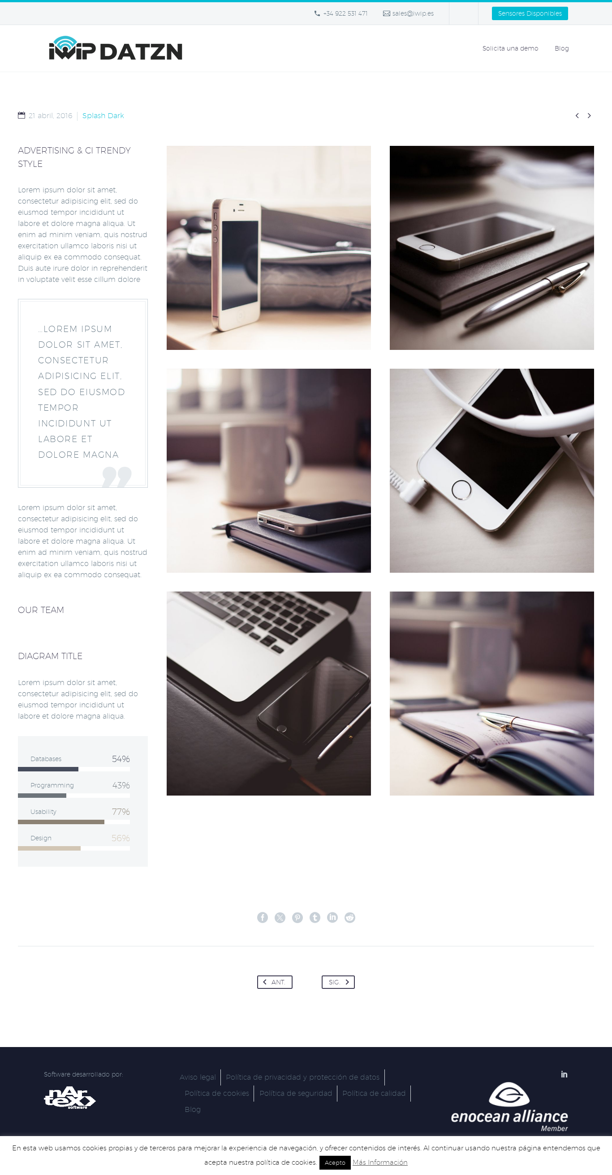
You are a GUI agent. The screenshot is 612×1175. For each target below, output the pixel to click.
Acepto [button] (335, 1162)
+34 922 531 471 (345, 13)
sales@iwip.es (413, 13)
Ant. (278, 982)
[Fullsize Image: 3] (492, 471)
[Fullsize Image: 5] (269, 694)
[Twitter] (280, 917)
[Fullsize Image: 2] (269, 471)
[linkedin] (564, 1073)
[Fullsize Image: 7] (492, 694)
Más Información (380, 1162)
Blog (562, 48)
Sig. (334, 982)
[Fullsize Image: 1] (492, 248)
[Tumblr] (315, 917)
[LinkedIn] (332, 917)
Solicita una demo (511, 48)
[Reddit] (350, 917)
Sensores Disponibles (530, 13)
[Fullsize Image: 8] (269, 248)
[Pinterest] (297, 917)
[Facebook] (262, 917)
